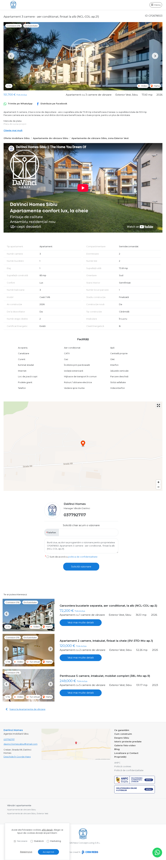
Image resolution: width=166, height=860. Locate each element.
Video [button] (144, 86)
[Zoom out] (158, 487)
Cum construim (123, 734)
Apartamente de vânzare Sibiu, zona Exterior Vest (100, 138)
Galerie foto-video (125, 745)
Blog (117, 749)
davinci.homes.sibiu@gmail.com (20, 744)
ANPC (117, 762)
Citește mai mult (13, 130)
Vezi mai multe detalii (81, 622)
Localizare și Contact (126, 753)
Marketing (55, 841)
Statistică (39, 841)
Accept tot (48, 852)
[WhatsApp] (157, 852)
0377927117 (75, 514)
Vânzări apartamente (19, 805)
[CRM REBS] (89, 852)
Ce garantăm (121, 730)
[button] (11, 56)
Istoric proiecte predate (128, 741)
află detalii (47, 829)
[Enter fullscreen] (158, 405)
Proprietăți (120, 756)
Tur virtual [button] (34, 661)
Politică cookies (122, 766)
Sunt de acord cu (73, 556)
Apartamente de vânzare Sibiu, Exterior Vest (27, 813)
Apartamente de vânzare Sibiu (50, 138)
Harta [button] (156, 86)
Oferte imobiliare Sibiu (17, 138)
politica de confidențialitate (82, 556)
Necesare (22, 841)
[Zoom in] (158, 482)
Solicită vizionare (81, 566)
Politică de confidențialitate (128, 770)
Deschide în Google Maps (17, 756)
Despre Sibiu (121, 737)
